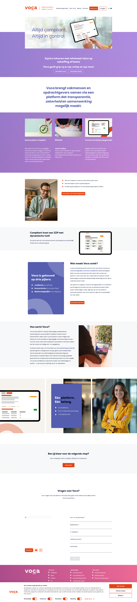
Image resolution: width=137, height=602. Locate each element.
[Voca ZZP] (39, 8)
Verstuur (75, 558)
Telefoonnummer (75, 539)
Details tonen (88, 599)
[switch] (50, 599)
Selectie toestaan (120, 591)
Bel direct (29, 550)
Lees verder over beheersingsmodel (73, 193)
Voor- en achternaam (77, 517)
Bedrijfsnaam (74, 525)
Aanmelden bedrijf (76, 71)
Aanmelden (68, 465)
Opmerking (73, 546)
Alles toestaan (121, 586)
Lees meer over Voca (77, 302)
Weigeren (120, 595)
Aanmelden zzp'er (61, 71)
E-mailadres (74, 532)
